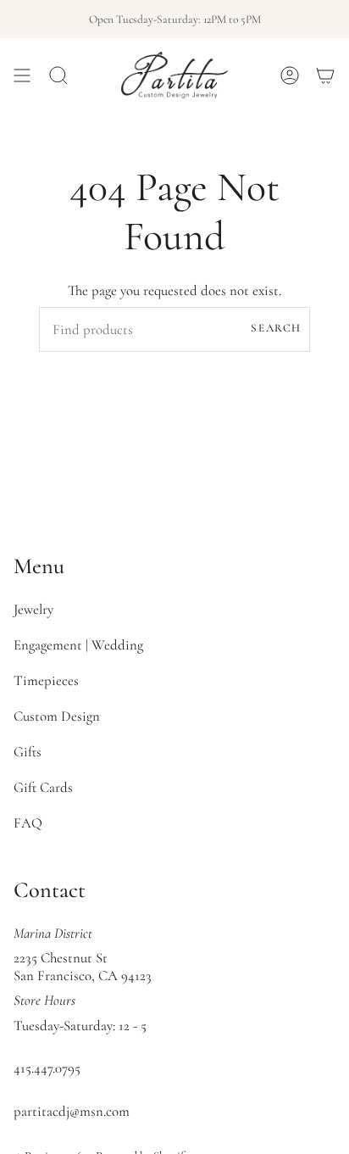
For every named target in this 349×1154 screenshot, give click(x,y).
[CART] (325, 75)
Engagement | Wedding (78, 645)
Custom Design (57, 716)
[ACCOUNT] (290, 75)
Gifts (28, 752)
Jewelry (33, 609)
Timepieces (46, 680)
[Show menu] (22, 75)
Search (276, 328)
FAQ (28, 823)
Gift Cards (43, 787)
